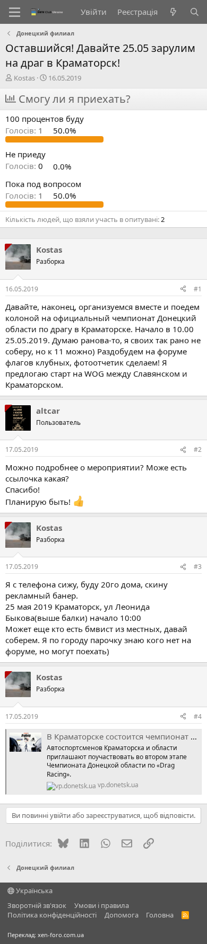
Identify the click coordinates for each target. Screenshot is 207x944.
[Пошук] (194, 12)
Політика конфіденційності (52, 915)
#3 (198, 566)
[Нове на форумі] (173, 12)
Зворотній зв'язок (36, 905)
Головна (160, 915)
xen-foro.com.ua (61, 935)
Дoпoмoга (122, 915)
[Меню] (14, 12)
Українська (33, 890)
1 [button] (25, 130)
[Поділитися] (183, 289)
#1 (198, 288)
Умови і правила (101, 905)
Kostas (24, 78)
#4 (198, 716)
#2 (198, 449)
